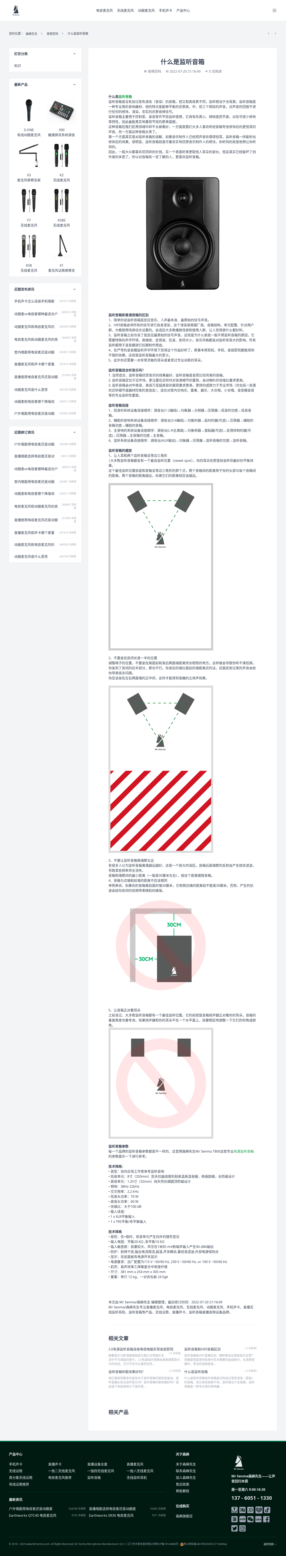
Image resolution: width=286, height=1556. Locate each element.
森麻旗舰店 (184, 1516)
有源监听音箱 (244, 1151)
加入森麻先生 (186, 1477)
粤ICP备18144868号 (166, 1544)
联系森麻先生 (186, 1471)
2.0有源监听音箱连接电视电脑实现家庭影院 (140, 1349)
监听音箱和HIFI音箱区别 (202, 1349)
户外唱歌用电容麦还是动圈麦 (34, 413)
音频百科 (52, 34)
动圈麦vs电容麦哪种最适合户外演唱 (36, 314)
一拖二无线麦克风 (61, 1471)
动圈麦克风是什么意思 (31, 389)
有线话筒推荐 (19, 1484)
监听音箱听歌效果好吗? (125, 1371)
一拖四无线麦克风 (100, 1471)
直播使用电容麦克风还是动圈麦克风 (36, 377)
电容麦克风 (104, 10)
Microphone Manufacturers (103, 1544)
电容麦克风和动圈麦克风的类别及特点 (36, 339)
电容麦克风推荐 (60, 1477)
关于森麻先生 (186, 1464)
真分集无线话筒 (20, 1477)
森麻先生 (31, 34)
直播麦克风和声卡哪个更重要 (34, 364)
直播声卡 (55, 1464)
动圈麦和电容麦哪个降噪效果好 (34, 401)
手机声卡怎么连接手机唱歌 (34, 301)
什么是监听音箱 (196, 1371)
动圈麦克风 (146, 10)
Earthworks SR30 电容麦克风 (111, 1515)
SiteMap (222, 1544)
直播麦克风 (135, 1464)
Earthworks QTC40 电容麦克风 (32, 1515)
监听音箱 (125, 96)
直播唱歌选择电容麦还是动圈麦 (34, 456)
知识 (17, 65)
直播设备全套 (97, 1464)
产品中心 (183, 10)
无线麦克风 (125, 10)
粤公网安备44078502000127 (200, 1544)
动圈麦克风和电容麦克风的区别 (34, 326)
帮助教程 (182, 1491)
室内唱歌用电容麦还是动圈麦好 (34, 352)
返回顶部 (269, 1544)
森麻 (186, 1454)
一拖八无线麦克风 (140, 1471)
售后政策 (182, 1484)
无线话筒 (15, 1471)
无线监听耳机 (137, 1477)
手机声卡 (165, 10)
